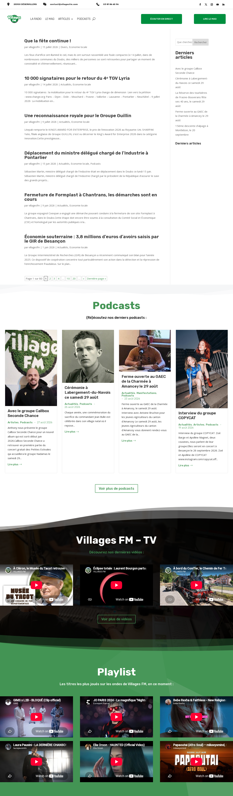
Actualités (66, 84)
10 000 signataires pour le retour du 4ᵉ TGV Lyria (77, 78)
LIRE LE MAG (209, 19)
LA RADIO (35, 18)
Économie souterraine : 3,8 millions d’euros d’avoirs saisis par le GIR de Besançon (91, 239)
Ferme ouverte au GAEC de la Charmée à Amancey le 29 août (191, 116)
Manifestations (146, 393)
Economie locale (78, 47)
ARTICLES (64, 18)
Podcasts (95, 163)
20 (74, 278)
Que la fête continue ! (47, 41)
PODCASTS (84, 18)
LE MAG (49, 18)
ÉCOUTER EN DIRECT (161, 19)
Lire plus (13, 464)
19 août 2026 (186, 428)
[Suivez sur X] (206, 4)
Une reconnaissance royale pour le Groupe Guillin (77, 115)
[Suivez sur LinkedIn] (223, 4)
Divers (64, 47)
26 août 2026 (72, 407)
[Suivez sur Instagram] (212, 4)
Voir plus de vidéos (116, 619)
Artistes (13, 422)
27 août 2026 (44, 422)
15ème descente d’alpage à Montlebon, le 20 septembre (191, 130)
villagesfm (34, 47)
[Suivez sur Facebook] (200, 4)
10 (68, 278)
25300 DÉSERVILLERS (25, 4)
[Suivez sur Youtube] (217, 4)
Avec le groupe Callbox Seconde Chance (28, 413)
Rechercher (200, 42)
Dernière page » (96, 278)
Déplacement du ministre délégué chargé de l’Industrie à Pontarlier (86, 155)
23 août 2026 (132, 398)
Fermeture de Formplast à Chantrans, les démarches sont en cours (90, 197)
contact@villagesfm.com (64, 4)
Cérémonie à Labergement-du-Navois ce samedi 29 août (191, 83)
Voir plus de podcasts (116, 488)
